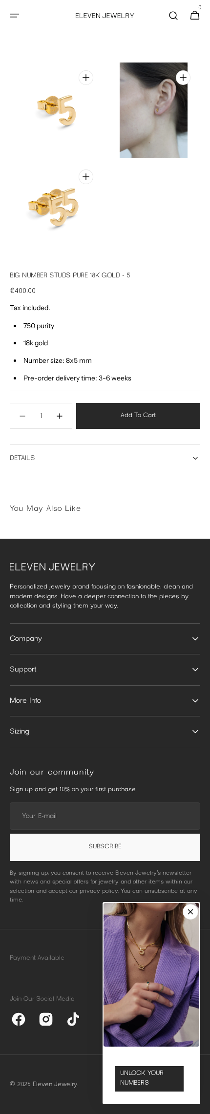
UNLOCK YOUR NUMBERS (142, 1078)
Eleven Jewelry (55, 1085)
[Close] (190, 912)
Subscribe (105, 847)
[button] (14, 15)
